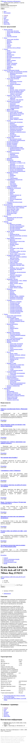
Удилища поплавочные (16, 310)
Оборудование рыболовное (14, 238)
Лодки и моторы (8, 29)
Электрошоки (13, 185)
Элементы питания (12, 398)
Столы (11, 329)
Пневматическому (15, 105)
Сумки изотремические (16, 384)
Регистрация (7, 12)
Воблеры (12, 293)
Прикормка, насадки (12, 279)
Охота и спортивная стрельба (11, 70)
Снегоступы (13, 82)
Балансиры (13, 290)
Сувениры (9, 220)
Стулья (12, 331)
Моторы (9, 35)
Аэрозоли (12, 181)
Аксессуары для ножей (16, 112)
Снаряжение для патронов (14, 188)
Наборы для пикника (12, 340)
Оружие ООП (10, 137)
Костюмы (9, 56)
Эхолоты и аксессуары (13, 399)
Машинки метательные (16, 73)
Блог (5, 18)
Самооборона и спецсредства (14, 179)
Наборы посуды (14, 359)
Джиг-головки (14, 262)
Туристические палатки (16, 349)
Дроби (11, 190)
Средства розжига (11, 377)
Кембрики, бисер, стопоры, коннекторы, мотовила (17, 268)
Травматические (14, 157)
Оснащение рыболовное (13, 255)
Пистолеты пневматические (17, 168)
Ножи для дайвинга (12, 211)
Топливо (12, 322)
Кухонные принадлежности (17, 357)
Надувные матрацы (15, 333)
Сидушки (12, 336)
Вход (5, 11)
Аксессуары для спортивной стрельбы (17, 71)
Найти (2, 8)
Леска (11, 233)
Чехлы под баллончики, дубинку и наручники (16, 93)
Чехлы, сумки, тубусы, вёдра (17, 254)
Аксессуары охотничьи (13, 78)
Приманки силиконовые (16, 298)
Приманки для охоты (12, 172)
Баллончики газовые (15, 161)
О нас (5, 17)
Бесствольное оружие (15, 139)
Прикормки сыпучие (15, 286)
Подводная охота (8, 204)
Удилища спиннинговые (16, 311)
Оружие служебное (12, 144)
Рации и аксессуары (12, 397)
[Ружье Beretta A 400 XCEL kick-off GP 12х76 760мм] (14, 578)
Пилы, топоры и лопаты (16, 119)
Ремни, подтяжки (11, 64)
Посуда (9, 352)
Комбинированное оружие (17, 148)
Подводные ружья (11, 213)
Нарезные (12, 154)
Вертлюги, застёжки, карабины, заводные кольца (18, 257)
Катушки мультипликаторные (18, 230)
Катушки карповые (15, 228)
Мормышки (13, 294)
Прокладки (13, 197)
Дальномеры (13, 125)
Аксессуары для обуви (13, 39)
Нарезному (13, 103)
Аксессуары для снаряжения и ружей (17, 206)
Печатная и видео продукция (14, 217)
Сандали (9, 45)
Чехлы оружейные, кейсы (17, 91)
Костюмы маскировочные (14, 57)
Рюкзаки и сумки (11, 363)
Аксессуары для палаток (16, 343)
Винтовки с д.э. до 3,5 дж (16, 165)
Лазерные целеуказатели (16, 129)
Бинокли (12, 123)
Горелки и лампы (11, 317)
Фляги (11, 362)
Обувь (5, 38)
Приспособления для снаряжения (15, 195)
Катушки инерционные (16, 227)
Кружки (12, 356)
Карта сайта (7, 24)
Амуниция (10, 85)
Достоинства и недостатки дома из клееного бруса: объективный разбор (13, 546)
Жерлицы (12, 240)
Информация (7, 593)
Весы (8, 390)
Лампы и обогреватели (16, 319)
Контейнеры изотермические (17, 383)
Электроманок (14, 178)
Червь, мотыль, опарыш (16, 287)
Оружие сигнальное (12, 143)
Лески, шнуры (10, 231)
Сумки (12, 369)
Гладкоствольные (14, 153)
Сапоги (9, 46)
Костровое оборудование (13, 339)
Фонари (9, 214)
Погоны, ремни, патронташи (17, 89)
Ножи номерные (14, 118)
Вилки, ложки (14, 353)
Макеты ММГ (10, 109)
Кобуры (12, 87)
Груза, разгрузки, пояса (13, 209)
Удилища (9, 300)
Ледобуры (12, 245)
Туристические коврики (16, 338)
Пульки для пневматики (16, 169)
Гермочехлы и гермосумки (17, 364)
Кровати (12, 326)
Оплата (6, 21)
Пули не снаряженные (16, 199)
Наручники (13, 183)
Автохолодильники (15, 380)
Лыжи (11, 80)
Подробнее (3, 420)
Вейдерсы (9, 42)
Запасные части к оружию (14, 101)
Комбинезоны (10, 54)
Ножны (12, 88)
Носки (8, 43)
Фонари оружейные (15, 84)
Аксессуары (13, 381)
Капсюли (12, 192)
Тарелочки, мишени (15, 77)
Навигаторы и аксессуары (14, 394)
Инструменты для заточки (17, 113)
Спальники (13, 374)
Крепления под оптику (16, 127)
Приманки (13, 175)
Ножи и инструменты (12, 110)
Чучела (12, 176)
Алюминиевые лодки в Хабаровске (11, 470)
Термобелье (10, 67)
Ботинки (9, 40)
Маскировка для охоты (16, 81)
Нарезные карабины (15, 150)
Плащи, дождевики (12, 63)
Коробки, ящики (14, 244)
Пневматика (10, 160)
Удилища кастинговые (16, 307)
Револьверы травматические (17, 140)
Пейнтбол (9, 158)
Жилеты (9, 53)
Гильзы (12, 189)
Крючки (12, 270)
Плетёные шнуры (14, 234)
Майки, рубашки (11, 60)
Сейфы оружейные (12, 186)
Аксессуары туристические (14, 315)
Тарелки (12, 360)
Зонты (11, 325)
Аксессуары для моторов (13, 32)
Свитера (9, 66)
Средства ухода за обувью (14, 47)
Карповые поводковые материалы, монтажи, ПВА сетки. (17, 265)
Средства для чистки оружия (14, 202)
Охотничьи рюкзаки (15, 367)
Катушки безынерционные (17, 225)
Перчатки (9, 61)
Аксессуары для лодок (13, 31)
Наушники (13, 74)
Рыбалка (6, 221)
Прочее (6, 216)
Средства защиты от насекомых (15, 376)
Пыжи (11, 200)
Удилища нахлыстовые (16, 308)
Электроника (7, 388)
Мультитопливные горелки (17, 321)
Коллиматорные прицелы (17, 126)
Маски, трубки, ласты (12, 210)
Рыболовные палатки (15, 346)
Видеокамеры (10, 391)
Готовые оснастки (15, 259)
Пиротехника (10, 218)
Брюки (8, 50)
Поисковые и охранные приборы (15, 395)
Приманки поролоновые (16, 297)
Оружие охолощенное (13, 141)
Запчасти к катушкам (15, 224)
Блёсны (12, 291)
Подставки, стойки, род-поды (18, 251)
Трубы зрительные (15, 136)
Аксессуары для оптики (16, 122)
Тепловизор (13, 134)
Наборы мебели (14, 328)
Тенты (11, 348)
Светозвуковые (14, 155)
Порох (11, 193)
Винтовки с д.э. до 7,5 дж (16, 167)
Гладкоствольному (15, 102)
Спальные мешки (11, 371)
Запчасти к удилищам (15, 301)
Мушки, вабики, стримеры (17, 296)
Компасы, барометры (12, 392)
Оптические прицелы (15, 130)
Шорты (9, 68)
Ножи (11, 116)
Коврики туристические (13, 332)
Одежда (6, 49)
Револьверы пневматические (17, 171)
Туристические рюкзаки (16, 370)
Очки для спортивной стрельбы (18, 75)
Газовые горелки (14, 318)
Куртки (9, 59)
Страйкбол (10, 203)
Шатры (12, 350)
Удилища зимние (14, 304)
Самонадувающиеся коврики (17, 335)
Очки (11, 247)
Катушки (9, 223)
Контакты (6, 22)
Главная (6, 15)
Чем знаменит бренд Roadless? (9, 457)
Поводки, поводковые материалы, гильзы (16, 275)
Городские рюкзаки (15, 366)
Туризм (6, 314)
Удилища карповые (15, 305)
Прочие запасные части (16, 106)
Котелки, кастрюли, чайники (17, 355)
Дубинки (12, 182)
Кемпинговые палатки (16, 345)
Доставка (6, 19)
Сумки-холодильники (12, 378)
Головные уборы (11, 52)
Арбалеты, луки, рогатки (13, 95)
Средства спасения (12, 36)
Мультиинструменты (15, 115)
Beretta (5, 563)
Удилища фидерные (15, 312)
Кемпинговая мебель (12, 324)
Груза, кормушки (14, 261)
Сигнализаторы (14, 252)
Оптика (9, 120)
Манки (12, 174)
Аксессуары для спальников (17, 373)
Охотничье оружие (12, 146)
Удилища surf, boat (15, 303)
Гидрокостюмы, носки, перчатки (15, 207)
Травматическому (14, 108)
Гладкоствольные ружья (16, 147)
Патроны (9, 151)
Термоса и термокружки (13, 385)
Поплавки (12, 277)
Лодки (8, 33)
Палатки (9, 342)
